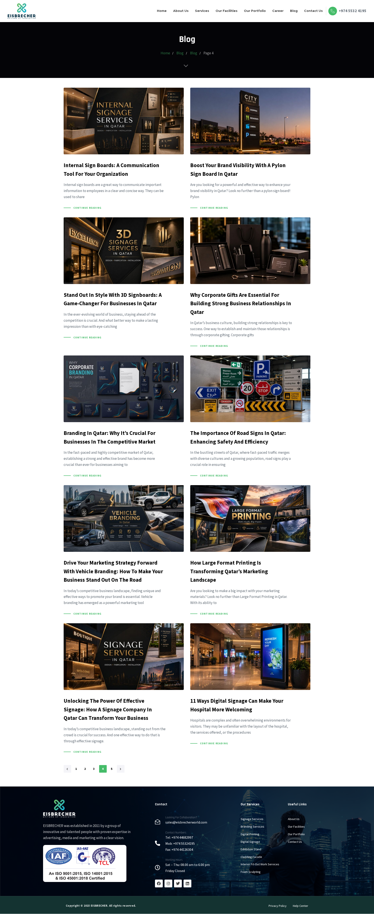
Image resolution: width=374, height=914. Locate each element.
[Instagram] (168, 883)
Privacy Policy (278, 906)
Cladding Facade (251, 857)
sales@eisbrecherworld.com (186, 822)
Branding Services (252, 826)
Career (278, 11)
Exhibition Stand (251, 849)
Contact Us (313, 11)
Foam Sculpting (251, 872)
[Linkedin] (187, 883)
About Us (181, 11)
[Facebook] (159, 883)
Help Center (300, 906)
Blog (294, 11)
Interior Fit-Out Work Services (260, 864)
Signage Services (252, 819)
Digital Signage (250, 842)
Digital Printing (250, 834)
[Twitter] (178, 883)
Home (162, 11)
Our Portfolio (255, 11)
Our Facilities (226, 11)
